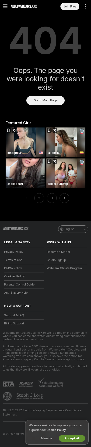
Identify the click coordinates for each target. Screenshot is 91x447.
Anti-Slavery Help (16, 292)
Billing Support (14, 323)
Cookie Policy (56, 430)
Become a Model (58, 252)
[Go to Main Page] (28, 6)
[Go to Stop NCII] (30, 396)
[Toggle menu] (5, 6)
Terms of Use (13, 260)
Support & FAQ (14, 315)
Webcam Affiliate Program (64, 268)
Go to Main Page (45, 100)
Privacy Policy (13, 252)
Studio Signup (56, 260)
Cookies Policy (14, 276)
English (69, 229)
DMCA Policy (13, 268)
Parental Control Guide (19, 284)
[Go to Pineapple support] (8, 396)
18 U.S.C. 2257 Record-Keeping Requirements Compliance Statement (42, 412)
